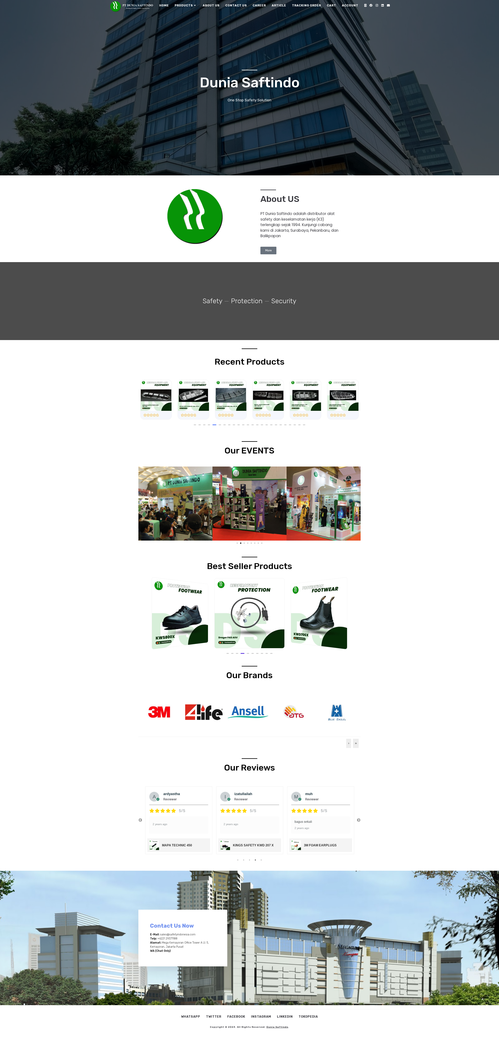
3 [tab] (249, 860)
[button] (195, 424)
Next (359, 820)
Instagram (261, 1016)
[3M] (159, 711)
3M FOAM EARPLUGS (249, 845)
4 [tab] (255, 860)
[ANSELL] (248, 711)
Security (283, 301)
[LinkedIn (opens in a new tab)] (382, 5)
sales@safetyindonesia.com (178, 934)
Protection (247, 301)
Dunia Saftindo (277, 1027)
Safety (212, 301)
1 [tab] (238, 860)
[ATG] (292, 711)
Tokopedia (308, 1016)
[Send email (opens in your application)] (388, 5)
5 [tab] (261, 860)
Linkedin (285, 1016)
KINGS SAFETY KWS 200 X (324, 845)
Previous (140, 820)
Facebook (236, 1016)
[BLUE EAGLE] (337, 711)
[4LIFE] (203, 711)
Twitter (213, 1016)
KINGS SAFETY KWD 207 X (182, 845)
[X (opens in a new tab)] (365, 5)
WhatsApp (190, 1016)
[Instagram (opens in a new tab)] (377, 5)
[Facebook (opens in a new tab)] (371, 5)
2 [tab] (244, 860)
